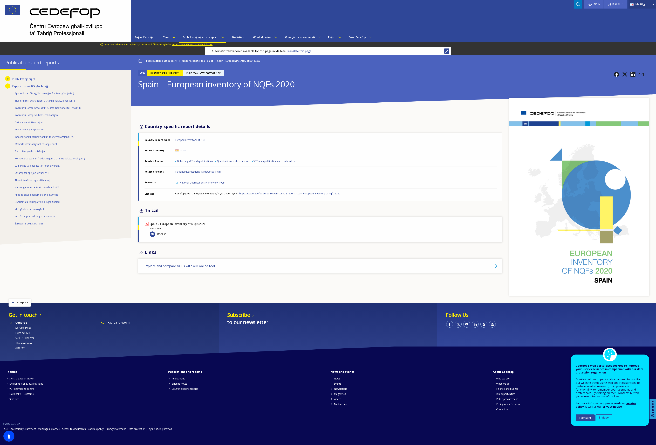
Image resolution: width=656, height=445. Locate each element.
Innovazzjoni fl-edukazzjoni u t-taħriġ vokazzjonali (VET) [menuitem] (46, 136)
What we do (503, 383)
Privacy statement (116, 428)
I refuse (604, 417)
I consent (585, 418)
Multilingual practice (49, 428)
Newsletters (340, 388)
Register (617, 4)
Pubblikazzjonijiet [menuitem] (24, 79)
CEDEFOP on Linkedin (475, 324)
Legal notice (154, 428)
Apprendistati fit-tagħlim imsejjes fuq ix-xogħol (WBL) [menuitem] (44, 93)
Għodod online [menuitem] (262, 37)
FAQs (6, 428)
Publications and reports (185, 372)
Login (596, 4)
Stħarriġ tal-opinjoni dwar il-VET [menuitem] (32, 172)
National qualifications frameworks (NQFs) (198, 171)
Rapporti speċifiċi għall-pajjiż (197, 60)
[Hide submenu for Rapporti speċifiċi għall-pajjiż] (7, 86)
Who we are (503, 378)
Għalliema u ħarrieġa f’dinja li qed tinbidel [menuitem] (37, 201)
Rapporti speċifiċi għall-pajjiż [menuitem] (31, 86)
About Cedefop (503, 372)
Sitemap (167, 428)
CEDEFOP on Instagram (483, 324)
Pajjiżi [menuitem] (331, 37)
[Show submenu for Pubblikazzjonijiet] (7, 78)
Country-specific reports (185, 388)
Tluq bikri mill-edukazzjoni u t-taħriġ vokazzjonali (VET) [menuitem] (45, 100)
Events (337, 383)
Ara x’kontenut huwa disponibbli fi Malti (192, 44)
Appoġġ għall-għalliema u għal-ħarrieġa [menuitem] (36, 194)
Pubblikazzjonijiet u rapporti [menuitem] (200, 37)
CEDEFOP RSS (492, 324)
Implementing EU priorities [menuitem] (29, 129)
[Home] (63, 21)
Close (446, 51)
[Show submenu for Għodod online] (275, 37)
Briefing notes (179, 383)
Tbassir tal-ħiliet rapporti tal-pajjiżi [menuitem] (33, 180)
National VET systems (21, 393)
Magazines (340, 393)
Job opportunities (505, 393)
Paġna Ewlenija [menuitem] (144, 37)
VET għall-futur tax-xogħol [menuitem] (29, 209)
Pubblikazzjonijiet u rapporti (161, 60)
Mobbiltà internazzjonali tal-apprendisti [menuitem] (36, 144)
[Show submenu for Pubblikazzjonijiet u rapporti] (223, 37)
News (337, 378)
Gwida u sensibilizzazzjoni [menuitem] (29, 122)
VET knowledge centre (21, 388)
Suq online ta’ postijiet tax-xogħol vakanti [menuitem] (37, 165)
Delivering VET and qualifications (195, 161)
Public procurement (507, 399)
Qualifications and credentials (233, 161)
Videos (337, 399)
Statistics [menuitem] (237, 37)
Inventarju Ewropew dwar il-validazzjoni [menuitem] (36, 115)
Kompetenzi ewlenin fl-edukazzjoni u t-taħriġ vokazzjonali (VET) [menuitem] (50, 158)
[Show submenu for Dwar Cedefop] (370, 37)
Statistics (14, 399)
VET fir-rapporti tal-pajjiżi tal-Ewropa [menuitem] (35, 216)
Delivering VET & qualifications (26, 383)
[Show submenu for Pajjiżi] (340, 37)
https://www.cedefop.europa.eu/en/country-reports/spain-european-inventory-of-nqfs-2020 (289, 193)
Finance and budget (507, 388)
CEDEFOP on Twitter (458, 324)
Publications (178, 378)
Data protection (136, 428)
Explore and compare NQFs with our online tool (180, 266)
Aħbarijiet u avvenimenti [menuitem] (299, 37)
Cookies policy (96, 428)
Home (140, 60)
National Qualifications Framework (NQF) (202, 182)
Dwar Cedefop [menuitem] (357, 37)
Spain (183, 150)
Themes (11, 372)
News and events (342, 372)
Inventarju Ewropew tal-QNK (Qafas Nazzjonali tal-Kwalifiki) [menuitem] (48, 107)
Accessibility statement (23, 428)
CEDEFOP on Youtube (466, 324)
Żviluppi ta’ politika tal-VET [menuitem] (29, 223)
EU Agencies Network (508, 404)
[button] (616, 74)
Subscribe (238, 314)
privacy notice (612, 406)
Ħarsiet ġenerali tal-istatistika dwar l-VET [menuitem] (37, 187)
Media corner (341, 404)
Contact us (502, 409)
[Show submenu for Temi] (174, 37)
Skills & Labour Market (21, 378)
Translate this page (298, 51)
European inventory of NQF (190, 140)
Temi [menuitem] (166, 37)
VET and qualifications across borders (274, 161)
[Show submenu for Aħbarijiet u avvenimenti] (319, 37)
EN (152, 234)
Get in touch (23, 314)
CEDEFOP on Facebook (449, 324)
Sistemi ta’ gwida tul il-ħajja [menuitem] (30, 151)
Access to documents (74, 428)
